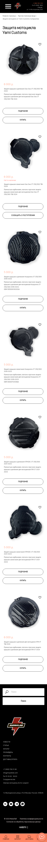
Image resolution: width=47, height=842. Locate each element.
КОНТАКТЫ (7, 756)
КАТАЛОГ (6, 749)
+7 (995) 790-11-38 (10, 769)
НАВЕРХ (22, 827)
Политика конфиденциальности (31, 819)
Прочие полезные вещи (27, 16)
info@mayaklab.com (10, 773)
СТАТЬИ (6, 745)
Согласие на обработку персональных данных (23, 822)
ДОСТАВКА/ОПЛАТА (10, 759)
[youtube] (11, 805)
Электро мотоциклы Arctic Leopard (15, 783)
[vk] (5, 805)
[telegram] (17, 805)
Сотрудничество (9, 779)
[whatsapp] (22, 805)
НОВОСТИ (6, 742)
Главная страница (9, 16)
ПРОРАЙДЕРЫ (8, 752)
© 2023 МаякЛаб (10, 819)
